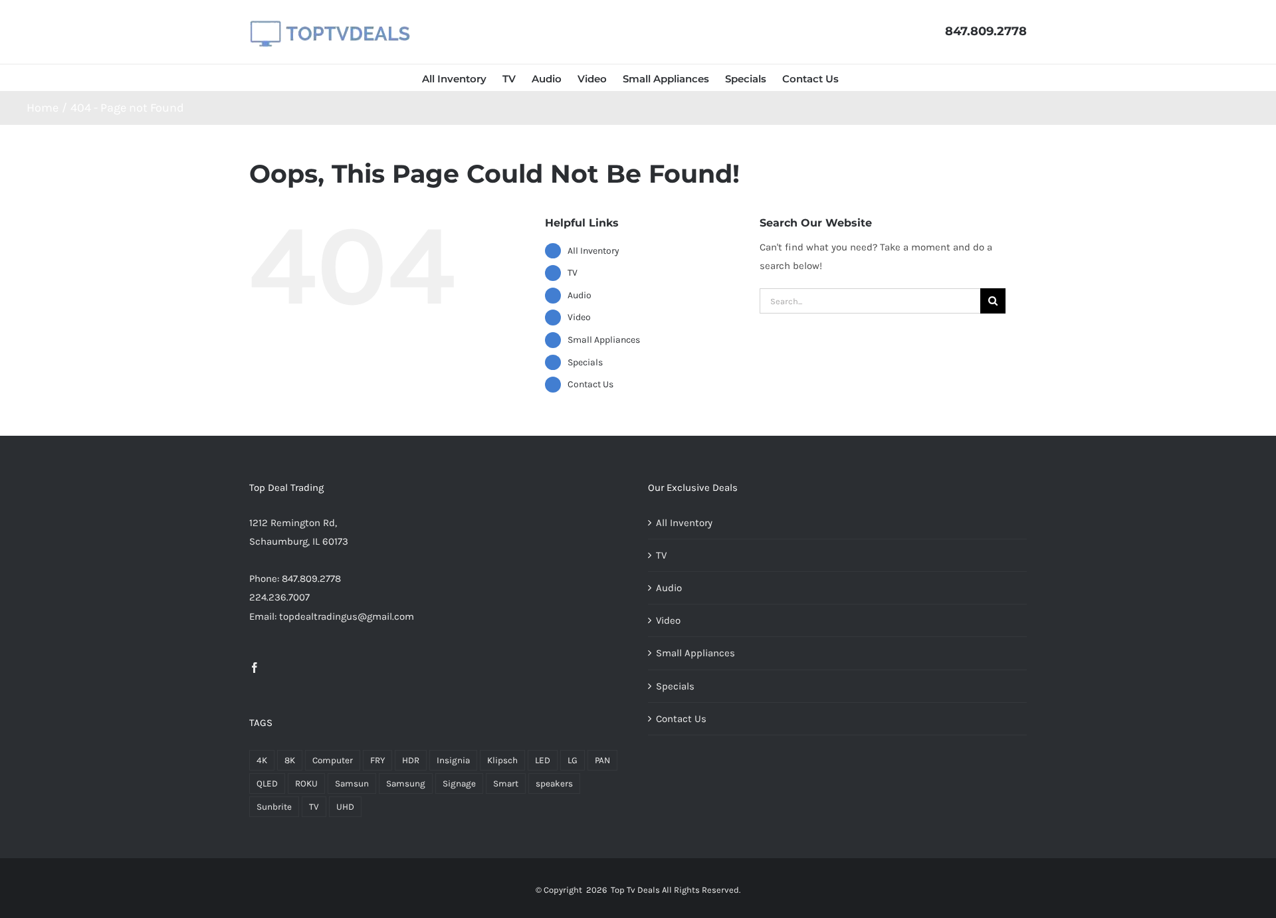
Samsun (352, 783)
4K (262, 760)
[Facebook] (254, 667)
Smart (505, 783)
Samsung (405, 783)
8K (289, 760)
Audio (579, 295)
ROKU (306, 783)
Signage (459, 783)
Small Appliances (604, 339)
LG (573, 760)
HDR (410, 760)
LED (542, 760)
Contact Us (590, 384)
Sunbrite (274, 807)
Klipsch (502, 760)
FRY (377, 760)
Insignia (453, 760)
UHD (345, 807)
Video (579, 317)
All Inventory (593, 250)
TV (573, 272)
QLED (267, 783)
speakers (554, 783)
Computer (332, 760)
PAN (602, 760)
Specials (585, 362)
